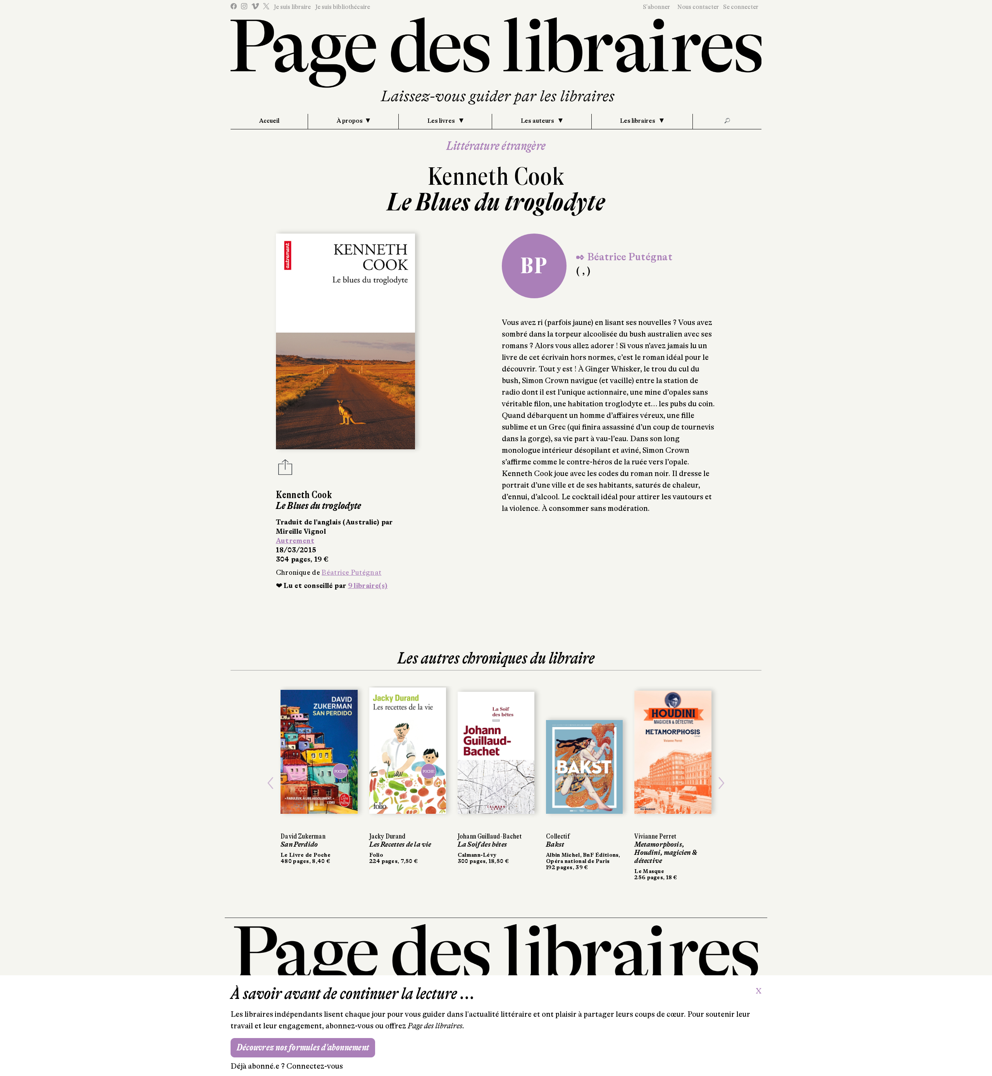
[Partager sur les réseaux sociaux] (285, 469)
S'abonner (656, 6)
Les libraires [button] (638, 120)
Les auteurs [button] (538, 120)
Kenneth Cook (496, 176)
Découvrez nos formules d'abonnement (303, 1047)
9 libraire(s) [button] (368, 586)
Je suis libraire (292, 6)
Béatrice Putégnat (351, 572)
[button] (270, 783)
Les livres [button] (441, 120)
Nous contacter (698, 6)
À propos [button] (350, 120)
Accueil (269, 120)
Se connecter (740, 6)
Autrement (295, 541)
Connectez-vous (314, 1066)
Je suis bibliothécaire (342, 6)
